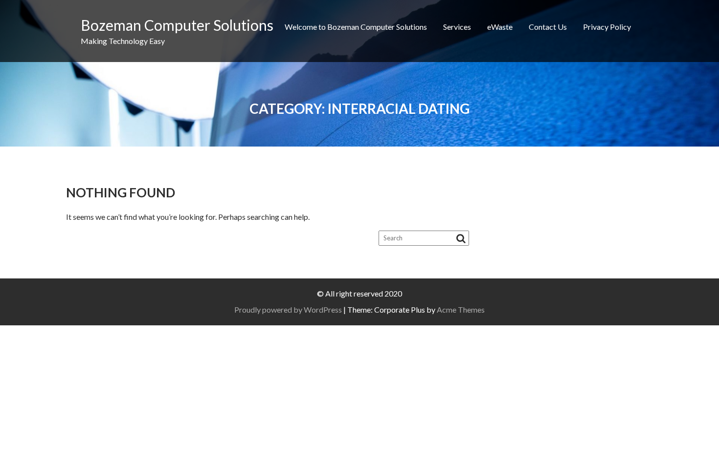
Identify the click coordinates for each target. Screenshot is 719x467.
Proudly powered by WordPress (288, 309)
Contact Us (548, 26)
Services (457, 26)
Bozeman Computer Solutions (177, 25)
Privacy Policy (607, 26)
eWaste (500, 26)
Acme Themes (461, 309)
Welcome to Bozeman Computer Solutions (356, 26)
